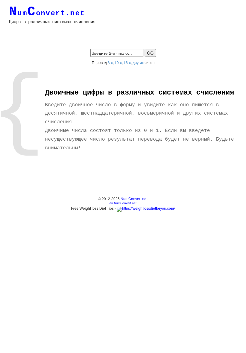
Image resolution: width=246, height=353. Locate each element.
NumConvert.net (134, 198)
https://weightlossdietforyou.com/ (148, 208)
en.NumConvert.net (123, 203)
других (138, 62)
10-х (118, 62)
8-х (110, 62)
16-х (127, 62)
